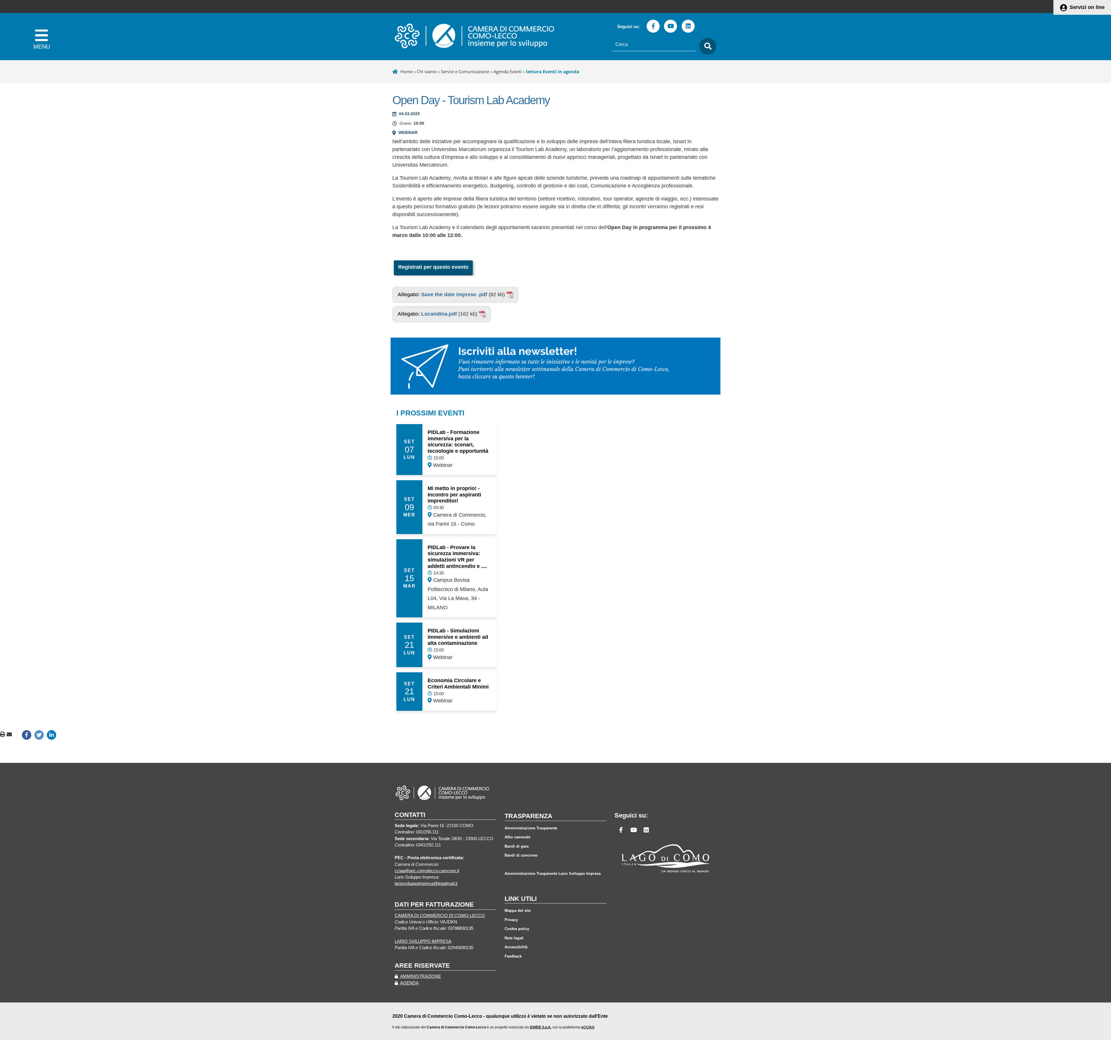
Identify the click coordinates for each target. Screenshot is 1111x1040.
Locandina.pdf (439, 314)
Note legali (514, 938)
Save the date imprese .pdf (454, 294)
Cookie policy (517, 929)
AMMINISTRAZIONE (420, 976)
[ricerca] (706, 46)
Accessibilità (516, 947)
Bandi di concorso (521, 855)
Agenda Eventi (508, 71)
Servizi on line (1087, 7)
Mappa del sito (518, 910)
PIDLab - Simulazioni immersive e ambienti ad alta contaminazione (458, 637)
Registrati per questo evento (433, 267)
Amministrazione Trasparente (531, 828)
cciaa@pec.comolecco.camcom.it (427, 870)
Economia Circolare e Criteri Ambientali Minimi (458, 684)
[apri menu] (41, 36)
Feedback (513, 956)
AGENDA (409, 983)
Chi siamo (427, 71)
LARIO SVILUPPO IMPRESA (423, 941)
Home (406, 71)
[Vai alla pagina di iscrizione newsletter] (555, 366)
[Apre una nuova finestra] (26, 734)
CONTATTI (410, 814)
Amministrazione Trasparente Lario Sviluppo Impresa (553, 873)
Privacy (511, 920)
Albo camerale (517, 837)
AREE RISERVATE (422, 965)
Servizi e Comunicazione (465, 71)
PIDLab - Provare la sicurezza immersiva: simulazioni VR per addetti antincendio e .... (457, 556)
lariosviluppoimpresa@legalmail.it (426, 883)
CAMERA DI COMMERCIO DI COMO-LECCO (440, 915)
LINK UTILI (521, 898)
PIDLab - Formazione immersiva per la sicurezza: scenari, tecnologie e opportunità (458, 441)
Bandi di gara (517, 846)
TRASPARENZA (528, 816)
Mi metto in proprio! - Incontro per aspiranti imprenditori (454, 494)
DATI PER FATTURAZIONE (434, 904)
